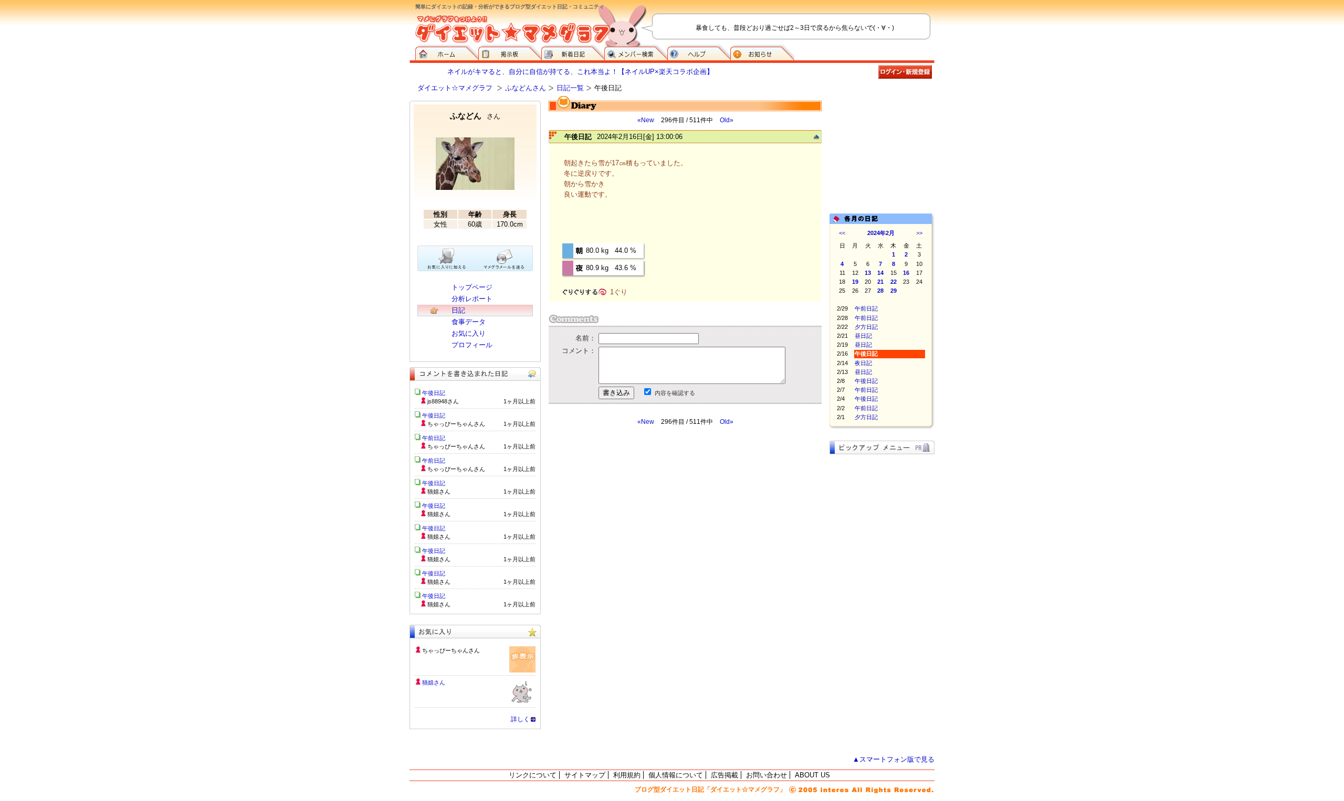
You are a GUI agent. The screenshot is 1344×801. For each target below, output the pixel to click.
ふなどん (475, 115)
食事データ (469, 322)
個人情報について (675, 775)
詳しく (520, 719)
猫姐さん (433, 682)
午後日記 (866, 381)
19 (855, 282)
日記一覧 (570, 88)
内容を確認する (675, 393)
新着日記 (572, 52)
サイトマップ (584, 775)
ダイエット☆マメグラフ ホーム (446, 52)
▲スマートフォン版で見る (893, 759)
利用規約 (626, 775)
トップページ (472, 287)
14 (880, 273)
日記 (458, 310)
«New (645, 120)
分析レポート (472, 299)
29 (893, 290)
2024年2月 (881, 233)
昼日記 (863, 336)
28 (880, 290)
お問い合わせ (766, 775)
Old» (726, 120)
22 (893, 282)
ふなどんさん (525, 88)
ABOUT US (812, 775)
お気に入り (469, 333)
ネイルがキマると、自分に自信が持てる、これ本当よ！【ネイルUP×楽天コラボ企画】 (580, 72)
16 (906, 273)
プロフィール (472, 345)
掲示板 (509, 52)
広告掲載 (724, 775)
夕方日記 (866, 327)
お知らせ (762, 52)
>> (919, 233)
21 (880, 282)
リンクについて (532, 775)
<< (842, 233)
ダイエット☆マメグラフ (454, 88)
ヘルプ (698, 52)
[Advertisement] (647, 520)
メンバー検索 (635, 52)
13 (868, 273)
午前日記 (866, 308)
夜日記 (863, 363)
